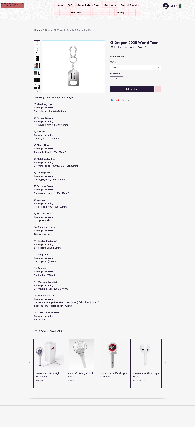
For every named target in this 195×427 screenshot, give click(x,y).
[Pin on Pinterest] (117, 100)
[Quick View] (49, 373)
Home (37, 30)
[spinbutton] (116, 79)
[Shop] (180, 6)
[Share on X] (128, 100)
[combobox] (135, 67)
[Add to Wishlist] (158, 89)
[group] (97, 382)
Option (114, 62)
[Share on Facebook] (112, 100)
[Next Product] (165, 382)
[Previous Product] (29, 382)
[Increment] (121, 79)
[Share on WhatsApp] (123, 100)
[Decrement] (112, 79)
